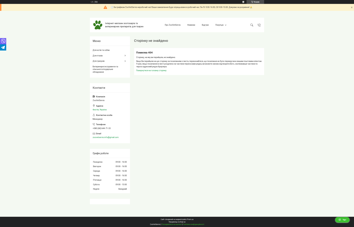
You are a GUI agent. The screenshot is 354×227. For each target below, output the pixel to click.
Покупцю (219, 25)
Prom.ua (190, 219)
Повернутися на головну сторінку (151, 70)
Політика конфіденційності (193, 224)
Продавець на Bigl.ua (177, 222)
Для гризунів (99, 61)
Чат (344, 220)
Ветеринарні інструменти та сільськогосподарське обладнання (105, 69)
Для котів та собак (101, 50)
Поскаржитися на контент (172, 224)
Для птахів (98, 56)
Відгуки (205, 25)
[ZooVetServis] (98, 25)
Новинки (191, 25)
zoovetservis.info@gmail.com (106, 137)
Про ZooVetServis (173, 25)
